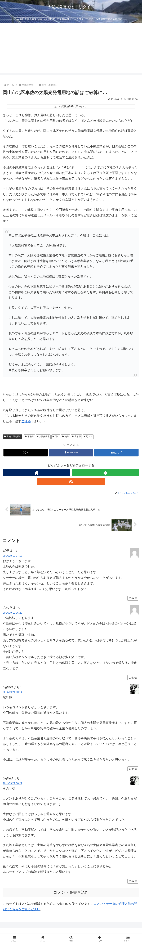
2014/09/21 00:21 (12, 783)
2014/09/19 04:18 (12, 555)
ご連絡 (26, 421)
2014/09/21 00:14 (12, 692)
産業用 (77, 436)
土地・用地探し (14, 436)
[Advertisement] (71, 49)
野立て (89, 436)
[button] (131, 633)
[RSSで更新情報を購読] (71, 481)
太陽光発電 (44, 436)
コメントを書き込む (71, 892)
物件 (67, 436)
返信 (134, 598)
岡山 (57, 436)
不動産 (31, 436)
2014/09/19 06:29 (12, 612)
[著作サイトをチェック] (36, 472)
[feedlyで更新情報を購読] (105, 472)
